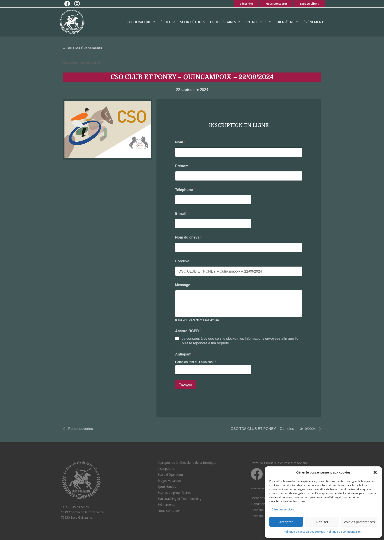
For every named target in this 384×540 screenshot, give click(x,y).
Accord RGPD (188, 331)
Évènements (314, 22)
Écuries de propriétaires (174, 492)
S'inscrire (246, 4)
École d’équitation (170, 474)
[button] (375, 472)
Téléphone (185, 189)
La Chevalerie (139, 22)
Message (182, 285)
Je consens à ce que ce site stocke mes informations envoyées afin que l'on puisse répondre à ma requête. (241, 340)
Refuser (322, 522)
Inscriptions (166, 468)
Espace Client (309, 4)
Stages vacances (170, 480)
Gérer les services (283, 509)
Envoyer (185, 384)
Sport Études (192, 22)
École (165, 22)
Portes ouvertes (80, 428)
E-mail (181, 213)
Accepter (286, 522)
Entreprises (256, 22)
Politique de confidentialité (344, 532)
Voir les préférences (359, 522)
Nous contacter (169, 510)
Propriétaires (223, 22)
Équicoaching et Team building (179, 498)
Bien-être (285, 22)
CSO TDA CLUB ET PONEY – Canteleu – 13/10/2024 (274, 428)
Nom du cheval (189, 237)
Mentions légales (263, 498)
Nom (180, 142)
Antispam (184, 354)
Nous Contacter (276, 4)
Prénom (183, 166)
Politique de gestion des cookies (304, 532)
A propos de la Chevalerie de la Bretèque (187, 462)
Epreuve (183, 261)
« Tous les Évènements (82, 47)
